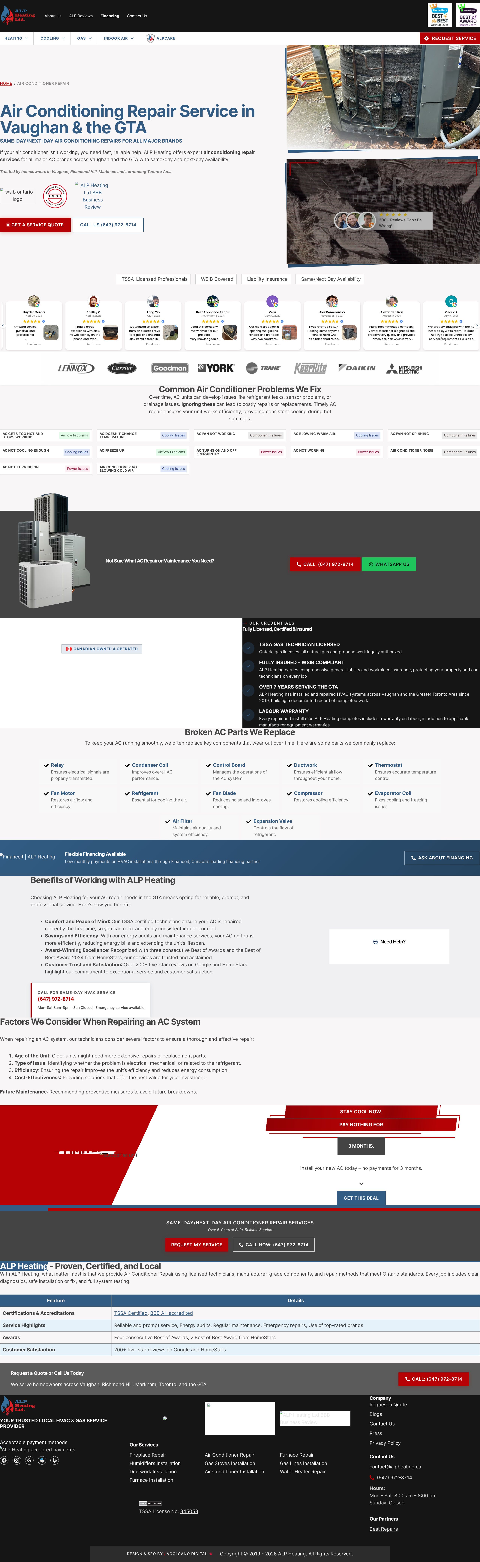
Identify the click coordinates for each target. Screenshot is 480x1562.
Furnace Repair (297, 1455)
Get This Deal (361, 1198)
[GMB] (29, 1460)
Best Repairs (384, 1529)
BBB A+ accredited (171, 1313)
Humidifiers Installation (155, 1463)
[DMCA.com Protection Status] (150, 1504)
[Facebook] (4, 1460)
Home (6, 83)
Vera (210, 312)
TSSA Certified (131, 1313)
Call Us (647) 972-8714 (108, 225)
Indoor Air (116, 38)
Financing (109, 16)
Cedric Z (389, 312)
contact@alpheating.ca (395, 1467)
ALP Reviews (81, 16)
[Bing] (54, 1460)
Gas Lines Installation (303, 1463)
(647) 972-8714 (56, 999)
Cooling (49, 38)
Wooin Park (448, 312)
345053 (189, 1511)
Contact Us (137, 16)
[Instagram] (17, 1460)
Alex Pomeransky (270, 312)
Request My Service (196, 1244)
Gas (81, 38)
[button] (477, 326)
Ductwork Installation (153, 1471)
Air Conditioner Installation (234, 1471)
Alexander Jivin (329, 312)
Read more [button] (31, 344)
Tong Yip (91, 312)
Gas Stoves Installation (230, 1463)
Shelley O (31, 312)
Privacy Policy (385, 1443)
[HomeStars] (42, 1460)
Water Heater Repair (303, 1471)
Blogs (376, 1414)
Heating (13, 38)
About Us (53, 16)
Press (376, 1433)
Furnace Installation (151, 1480)
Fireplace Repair (148, 1455)
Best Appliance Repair (150, 312)
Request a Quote (388, 1404)
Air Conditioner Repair (229, 1455)
